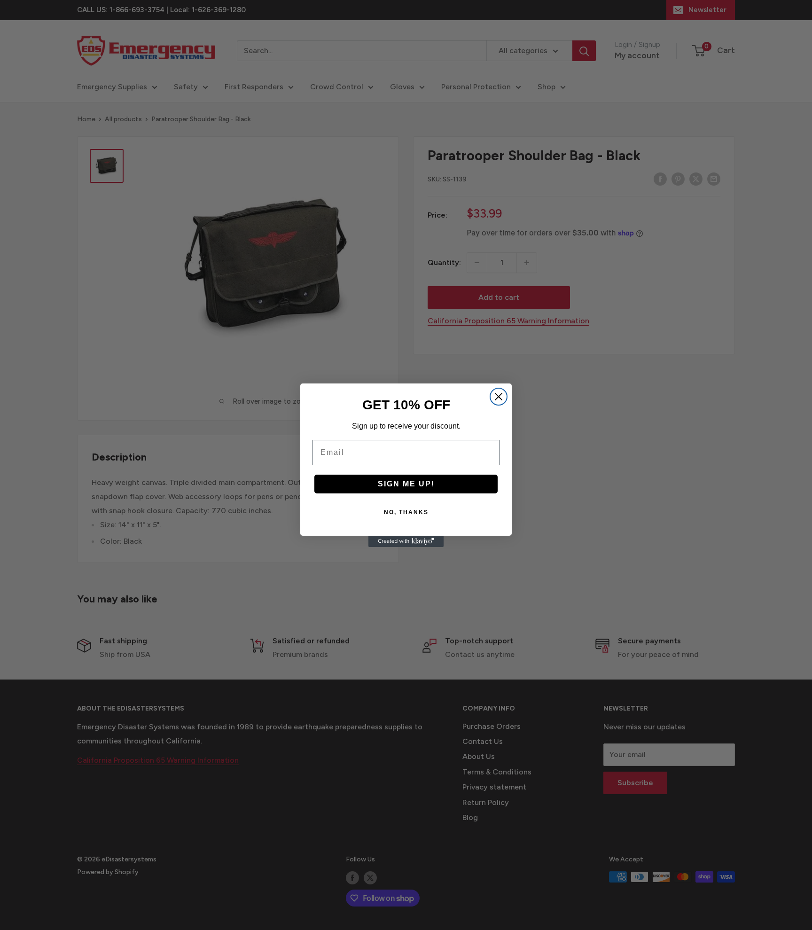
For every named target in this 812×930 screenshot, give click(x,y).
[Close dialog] (498, 396)
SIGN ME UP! (406, 484)
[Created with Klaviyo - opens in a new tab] (406, 541)
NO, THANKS (406, 512)
